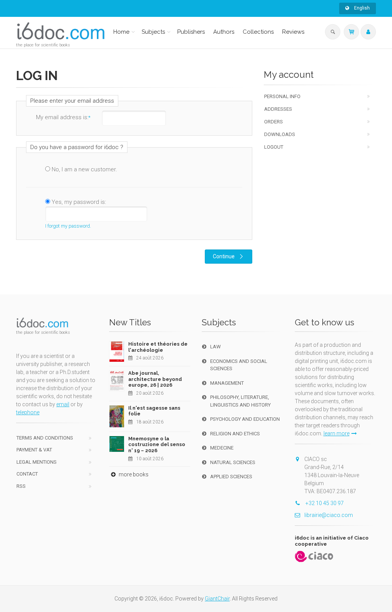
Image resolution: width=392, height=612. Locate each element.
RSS (21, 486)
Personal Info (282, 96)
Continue (224, 256)
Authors (223, 31)
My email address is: (63, 117)
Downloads (279, 134)
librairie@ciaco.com (328, 515)
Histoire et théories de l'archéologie (158, 347)
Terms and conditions (44, 438)
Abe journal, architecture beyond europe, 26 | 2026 (155, 379)
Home (121, 31)
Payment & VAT (34, 450)
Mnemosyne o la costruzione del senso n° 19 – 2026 (156, 444)
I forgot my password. (68, 226)
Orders (273, 122)
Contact (27, 474)
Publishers (191, 31)
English (361, 8)
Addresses (278, 109)
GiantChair (217, 599)
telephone (27, 412)
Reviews (293, 31)
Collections (258, 31)
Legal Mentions (36, 462)
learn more (336, 433)
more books (133, 474)
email (62, 404)
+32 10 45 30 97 (324, 503)
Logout (273, 147)
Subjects (153, 31)
